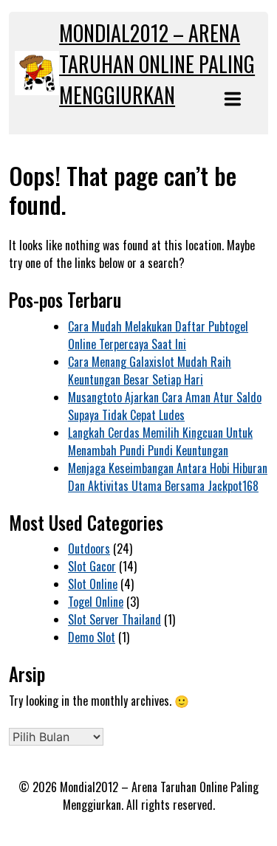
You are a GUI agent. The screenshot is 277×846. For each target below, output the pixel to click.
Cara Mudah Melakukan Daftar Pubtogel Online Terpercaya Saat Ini (158, 335)
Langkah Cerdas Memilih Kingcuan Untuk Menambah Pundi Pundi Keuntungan (160, 441)
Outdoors (89, 548)
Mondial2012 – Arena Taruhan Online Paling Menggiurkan (157, 64)
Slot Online (92, 584)
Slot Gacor (92, 566)
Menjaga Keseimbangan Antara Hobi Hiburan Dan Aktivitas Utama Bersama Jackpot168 (167, 477)
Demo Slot (91, 637)
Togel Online (95, 602)
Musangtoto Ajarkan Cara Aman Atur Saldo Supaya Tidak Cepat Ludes (164, 406)
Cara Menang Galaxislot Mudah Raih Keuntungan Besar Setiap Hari (149, 370)
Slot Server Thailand (114, 619)
